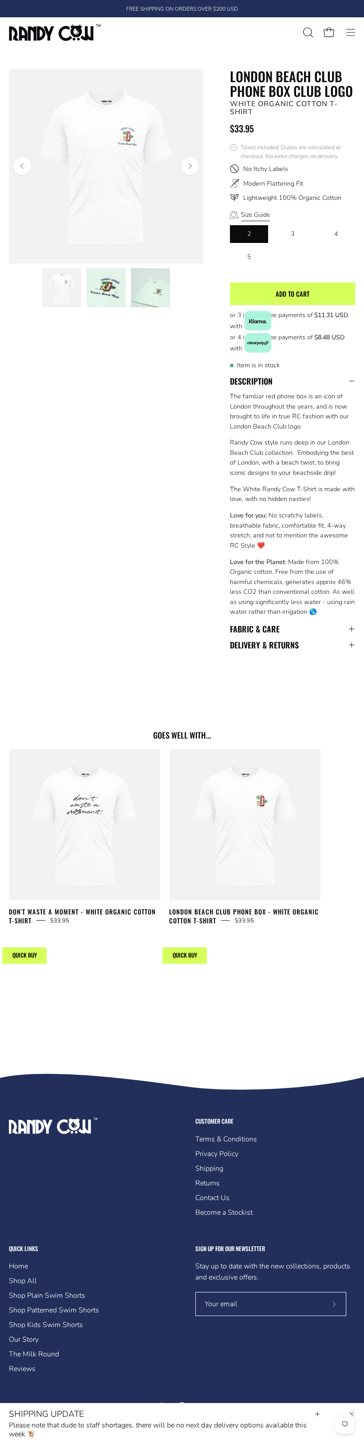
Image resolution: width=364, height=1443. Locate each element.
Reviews (22, 1369)
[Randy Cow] (55, 32)
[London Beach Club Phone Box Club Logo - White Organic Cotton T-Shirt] (62, 288)
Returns (207, 1183)
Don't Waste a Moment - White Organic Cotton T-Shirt (82, 916)
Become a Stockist (224, 1212)
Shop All (23, 1281)
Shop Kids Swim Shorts (46, 1325)
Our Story (24, 1339)
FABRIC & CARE (255, 629)
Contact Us (212, 1198)
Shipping (209, 1168)
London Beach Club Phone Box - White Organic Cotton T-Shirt (244, 916)
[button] (307, 32)
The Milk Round (34, 1354)
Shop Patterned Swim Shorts (54, 1310)
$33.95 (59, 920)
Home (18, 1266)
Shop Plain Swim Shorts (47, 1295)
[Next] (190, 166)
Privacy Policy (216, 1154)
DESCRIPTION (251, 381)
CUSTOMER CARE (214, 1121)
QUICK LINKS (23, 1248)
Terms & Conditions (226, 1139)
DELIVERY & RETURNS (264, 645)
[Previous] (22, 166)
